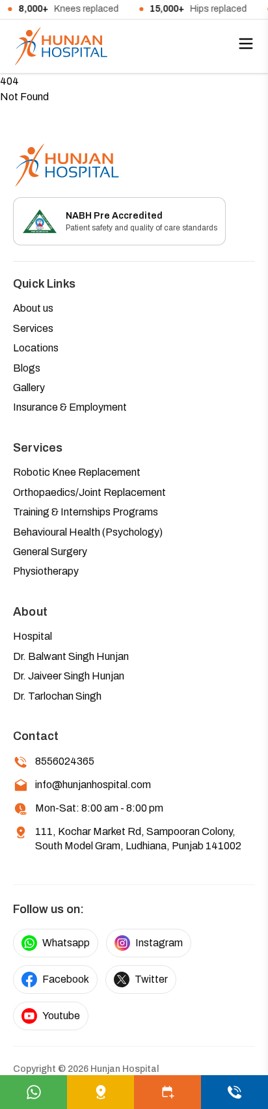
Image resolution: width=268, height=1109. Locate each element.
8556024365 (64, 761)
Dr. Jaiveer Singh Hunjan (68, 675)
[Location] (100, 1092)
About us (33, 308)
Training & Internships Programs (85, 511)
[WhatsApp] (33, 1092)
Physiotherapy (46, 571)
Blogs (26, 368)
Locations (36, 347)
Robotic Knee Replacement (77, 472)
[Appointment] (167, 1092)
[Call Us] (234, 1092)
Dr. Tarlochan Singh (57, 696)
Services (33, 328)
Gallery (29, 387)
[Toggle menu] (246, 43)
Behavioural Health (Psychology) (88, 532)
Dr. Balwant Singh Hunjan (71, 656)
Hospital (32, 636)
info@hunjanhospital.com (93, 784)
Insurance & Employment (70, 407)
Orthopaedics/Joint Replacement (89, 492)
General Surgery (50, 551)
